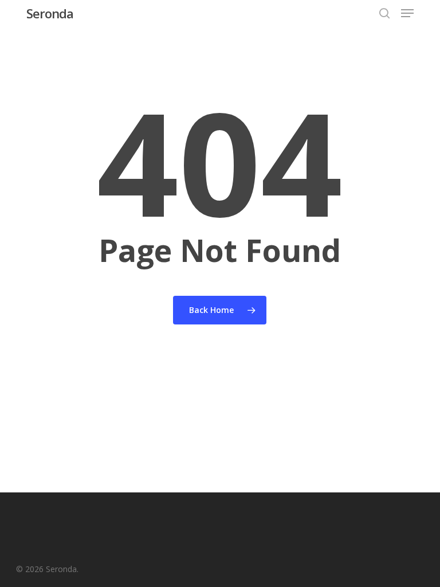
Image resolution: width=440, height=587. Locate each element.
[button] (407, 13)
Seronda (49, 13)
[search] (384, 13)
